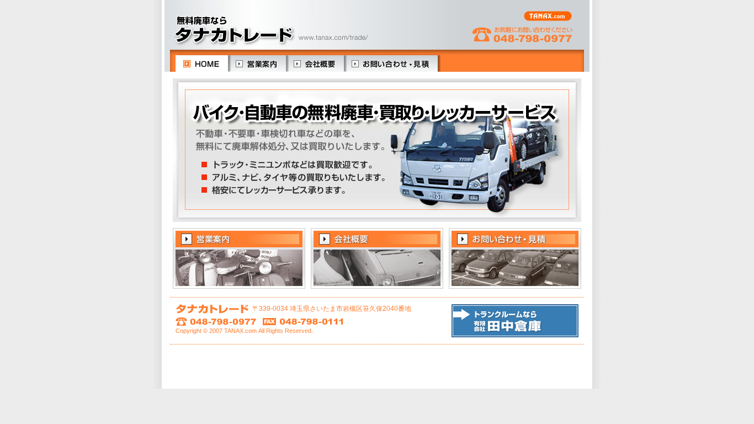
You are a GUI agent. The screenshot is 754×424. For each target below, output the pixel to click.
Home (196, 63)
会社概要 (315, 63)
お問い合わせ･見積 (391, 63)
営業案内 (257, 63)
